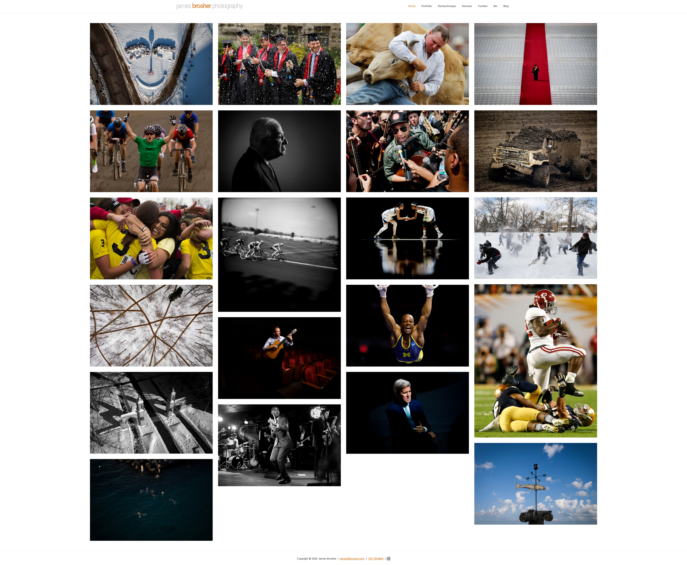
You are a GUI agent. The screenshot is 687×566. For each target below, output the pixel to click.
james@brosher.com (352, 558)
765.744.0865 (375, 558)
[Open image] (151, 64)
